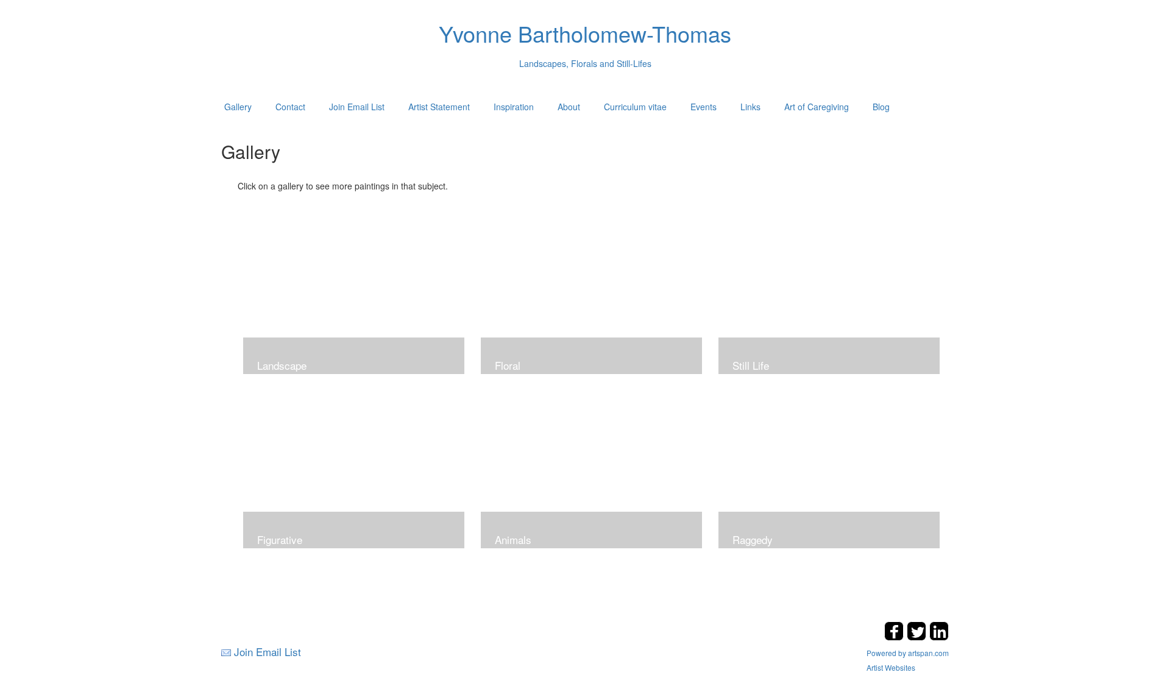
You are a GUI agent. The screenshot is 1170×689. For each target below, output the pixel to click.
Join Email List (357, 107)
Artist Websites (891, 667)
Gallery (238, 107)
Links (750, 107)
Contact (290, 107)
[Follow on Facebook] (895, 637)
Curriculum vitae (635, 107)
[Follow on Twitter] (918, 637)
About (569, 107)
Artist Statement (439, 107)
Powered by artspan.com (908, 653)
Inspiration (514, 107)
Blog (881, 107)
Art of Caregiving (816, 107)
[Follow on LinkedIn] (939, 637)
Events (703, 107)
